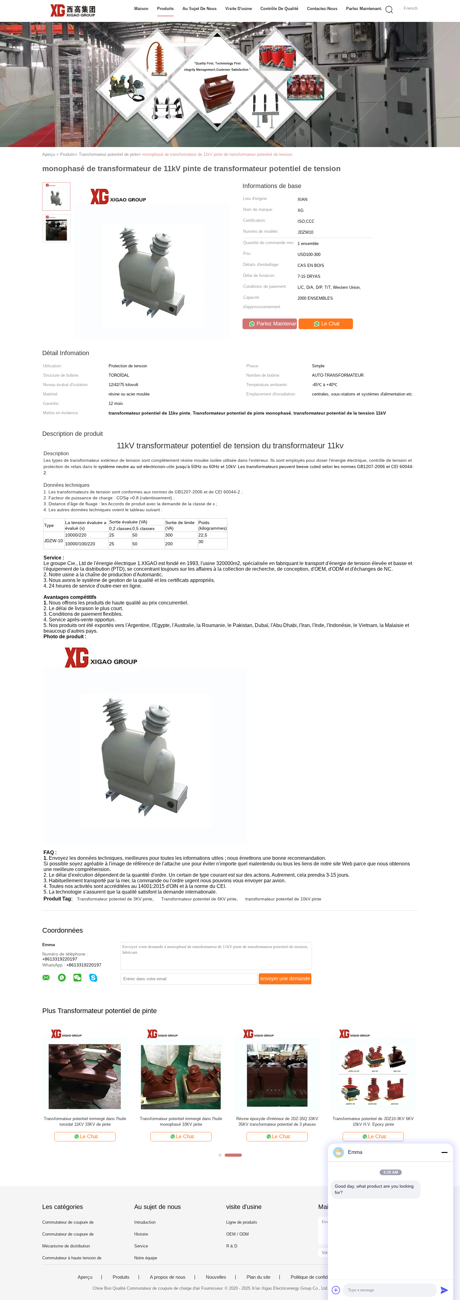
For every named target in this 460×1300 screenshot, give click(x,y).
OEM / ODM (237, 1234)
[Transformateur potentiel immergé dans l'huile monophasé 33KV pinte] (181, 1068)
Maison (141, 8)
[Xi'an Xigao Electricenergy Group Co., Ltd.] (72, 11)
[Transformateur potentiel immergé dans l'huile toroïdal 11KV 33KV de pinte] (85, 1068)
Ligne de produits (241, 1222)
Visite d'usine (238, 8)
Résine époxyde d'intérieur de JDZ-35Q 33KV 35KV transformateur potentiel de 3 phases (277, 1121)
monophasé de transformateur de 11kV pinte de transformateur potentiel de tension (217, 154)
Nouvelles (216, 1277)
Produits (165, 8)
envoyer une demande (285, 978)
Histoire (141, 1234)
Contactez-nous (322, 8)
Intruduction (145, 1222)
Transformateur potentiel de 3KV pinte (114, 898)
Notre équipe (145, 1258)
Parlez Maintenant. (364, 8)
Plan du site (258, 1277)
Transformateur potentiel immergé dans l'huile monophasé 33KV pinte (181, 1121)
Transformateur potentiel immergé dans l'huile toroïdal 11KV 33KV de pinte (85, 1121)
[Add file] (336, 1290)
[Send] (444, 1290)
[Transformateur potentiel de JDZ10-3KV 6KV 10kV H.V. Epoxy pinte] (373, 1068)
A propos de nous (168, 1277)
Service (141, 1246)
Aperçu (85, 1277)
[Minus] (444, 1152)
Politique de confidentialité (317, 1277)
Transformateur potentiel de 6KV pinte (199, 898)
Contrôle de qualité (279, 8)
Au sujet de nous (199, 8)
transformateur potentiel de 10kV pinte (283, 898)
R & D (231, 1246)
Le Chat (330, 324)
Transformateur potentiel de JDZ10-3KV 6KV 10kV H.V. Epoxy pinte (373, 1121)
